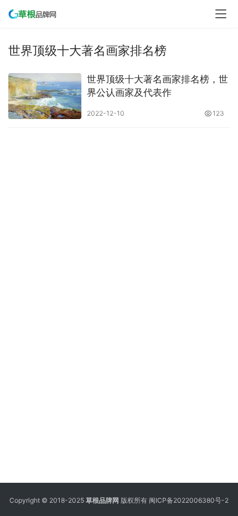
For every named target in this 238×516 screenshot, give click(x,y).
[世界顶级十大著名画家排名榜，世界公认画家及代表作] (44, 96)
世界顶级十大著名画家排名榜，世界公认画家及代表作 (157, 86)
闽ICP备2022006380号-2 (189, 500)
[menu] (220, 14)
